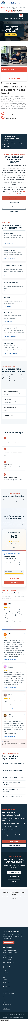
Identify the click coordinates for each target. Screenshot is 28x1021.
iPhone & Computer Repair (9, 950)
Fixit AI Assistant (5, 1020)
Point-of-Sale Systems (8, 962)
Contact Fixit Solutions (14, 845)
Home (4, 970)
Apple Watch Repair (8, 955)
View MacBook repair (9, 258)
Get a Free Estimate (14, 198)
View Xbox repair (8, 321)
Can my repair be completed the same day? (13, 764)
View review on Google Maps (10, 626)
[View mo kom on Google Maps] (5, 604)
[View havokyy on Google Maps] (5, 695)
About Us (5, 972)
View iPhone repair (8, 243)
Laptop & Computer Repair (10, 952)
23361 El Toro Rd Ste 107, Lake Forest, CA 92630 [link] (14, 7)
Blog (4, 977)
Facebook (6, 1008)
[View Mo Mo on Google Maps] (5, 634)
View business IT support (10, 353)
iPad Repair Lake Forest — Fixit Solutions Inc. (13, 29)
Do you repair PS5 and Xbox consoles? (11, 790)
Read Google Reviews (14, 578)
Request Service (8, 942)
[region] (14, 669)
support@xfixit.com (17, 10)
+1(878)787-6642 (19, 18)
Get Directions (14, 211)
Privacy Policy (6, 982)
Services (5, 975)
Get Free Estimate (10, 34)
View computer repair (9, 275)
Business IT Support (8, 957)
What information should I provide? (14, 777)
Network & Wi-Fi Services (9, 960)
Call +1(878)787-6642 (14, 202)
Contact (5, 979)
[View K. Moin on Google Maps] (5, 715)
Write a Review (14, 582)
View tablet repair (8, 291)
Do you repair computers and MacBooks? (11, 783)
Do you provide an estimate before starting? (12, 771)
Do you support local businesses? (13, 796)
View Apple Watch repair (10, 336)
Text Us (14, 206)
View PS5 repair (8, 306)
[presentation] (2, 30)
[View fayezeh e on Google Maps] (5, 666)
